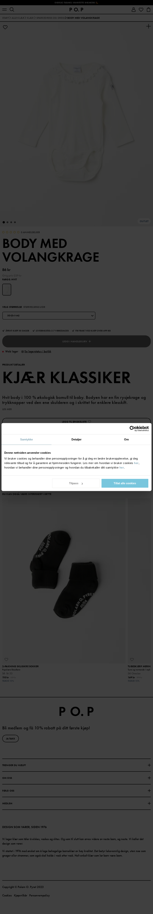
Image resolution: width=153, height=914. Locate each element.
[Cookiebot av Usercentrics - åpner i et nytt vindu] (132, 428)
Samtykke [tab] (26, 439)
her (136, 463)
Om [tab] (126, 439)
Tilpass (73, 483)
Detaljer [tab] (76, 439)
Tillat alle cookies (125, 483)
